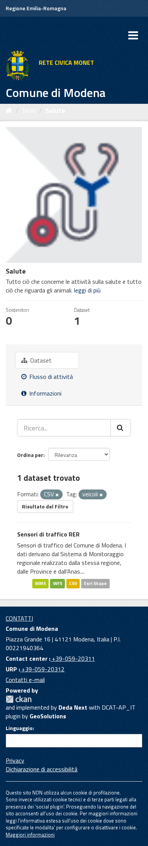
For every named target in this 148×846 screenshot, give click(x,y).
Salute (55, 110)
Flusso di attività (50, 376)
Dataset (40, 360)
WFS (57, 583)
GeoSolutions (48, 716)
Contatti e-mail (25, 679)
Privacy (15, 760)
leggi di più (87, 290)
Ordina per (30, 455)
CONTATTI (19, 618)
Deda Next (72, 707)
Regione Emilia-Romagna (36, 8)
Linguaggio (19, 728)
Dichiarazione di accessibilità (41, 769)
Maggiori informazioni (30, 834)
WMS (40, 583)
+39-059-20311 (72, 658)
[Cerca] (120, 427)
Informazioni (44, 393)
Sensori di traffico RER (48, 534)
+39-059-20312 (42, 669)
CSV (73, 583)
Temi (29, 110)
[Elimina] (57, 495)
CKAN (18, 699)
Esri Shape (95, 583)
